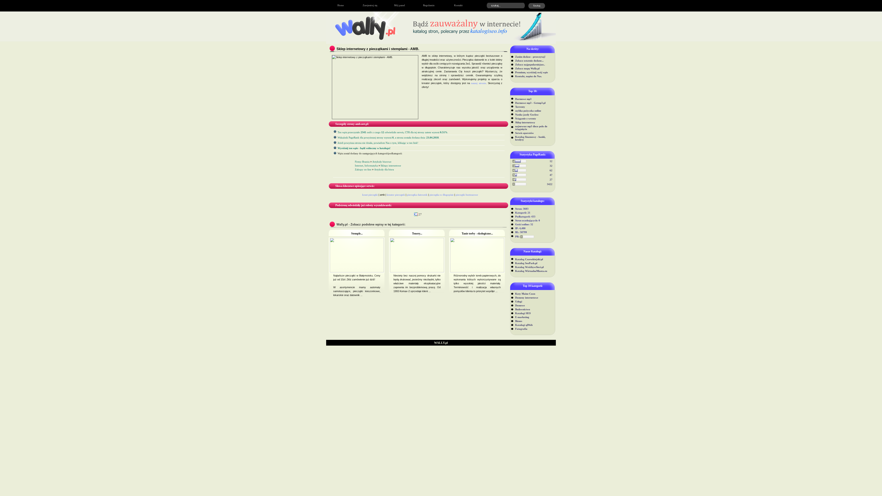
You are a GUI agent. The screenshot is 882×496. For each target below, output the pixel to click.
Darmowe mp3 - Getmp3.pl (530, 102)
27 (551, 179)
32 (551, 165)
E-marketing (522, 317)
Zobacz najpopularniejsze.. (530, 64)
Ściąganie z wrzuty (525, 118)
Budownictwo (522, 309)
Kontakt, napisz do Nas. (528, 76)
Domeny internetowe (526, 297)
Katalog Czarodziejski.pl (529, 259)
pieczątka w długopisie (442, 194)
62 (551, 170)
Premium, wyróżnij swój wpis (531, 72)
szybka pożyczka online (528, 110)
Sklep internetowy (525, 122)
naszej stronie (478, 83)
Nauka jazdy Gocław (527, 114)
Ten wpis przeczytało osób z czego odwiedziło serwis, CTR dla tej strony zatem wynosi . (393, 132)
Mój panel (399, 5)
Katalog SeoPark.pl (526, 263)
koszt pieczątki (370, 194)
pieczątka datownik (417, 194)
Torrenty (520, 106)
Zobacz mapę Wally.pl (527, 68)
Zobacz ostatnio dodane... (529, 60)
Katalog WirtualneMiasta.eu (531, 271)
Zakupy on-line (363, 169)
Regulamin (429, 5)
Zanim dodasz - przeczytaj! (530, 56)
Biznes (518, 321)
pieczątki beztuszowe (467, 194)
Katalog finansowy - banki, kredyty (530, 138)
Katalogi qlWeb (524, 325)
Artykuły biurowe (381, 161)
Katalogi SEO (523, 313)
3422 (549, 184)
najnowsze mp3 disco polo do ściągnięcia (531, 127)
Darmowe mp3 (523, 99)
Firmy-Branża (362, 161)
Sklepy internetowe (391, 165)
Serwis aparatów (524, 133)
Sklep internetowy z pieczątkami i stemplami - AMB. (377, 49)
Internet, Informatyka (366, 165)
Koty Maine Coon (525, 293)
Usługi (518, 301)
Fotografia (521, 328)
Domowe (520, 305)
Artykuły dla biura (384, 169)
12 (551, 161)
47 (551, 175)
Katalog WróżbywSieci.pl (529, 267)
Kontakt (458, 5)
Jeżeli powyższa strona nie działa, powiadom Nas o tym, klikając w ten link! (378, 142)
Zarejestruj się (370, 5)
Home (340, 5)
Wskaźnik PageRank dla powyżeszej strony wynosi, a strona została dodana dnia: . (388, 137)
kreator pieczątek (396, 194)
